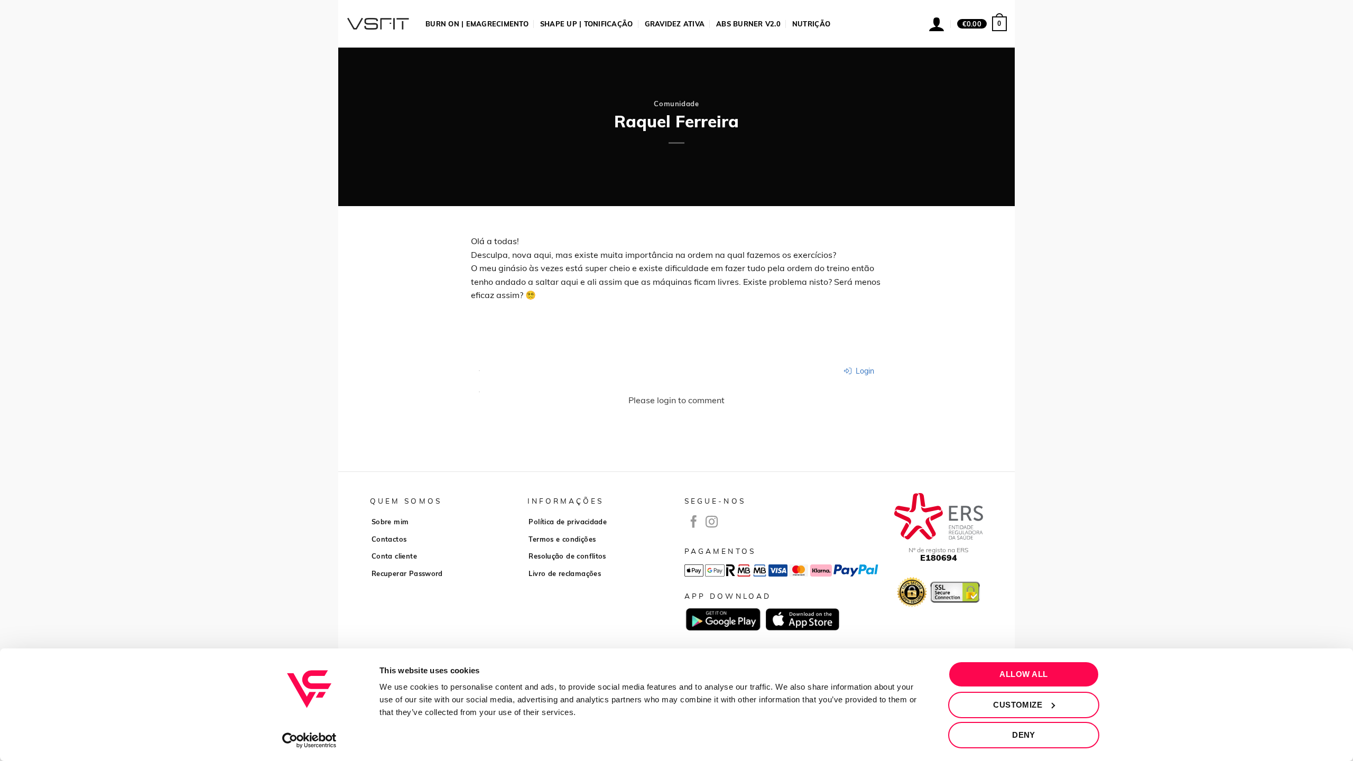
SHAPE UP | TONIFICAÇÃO (586, 24)
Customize (1017, 704)
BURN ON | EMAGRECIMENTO (477, 24)
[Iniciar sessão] (936, 23)
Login (864, 371)
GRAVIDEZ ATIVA (675, 24)
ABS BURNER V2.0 (748, 24)
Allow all (1023, 674)
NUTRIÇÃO (811, 24)
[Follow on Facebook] (694, 523)
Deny (1023, 734)
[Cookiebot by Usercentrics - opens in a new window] (309, 740)
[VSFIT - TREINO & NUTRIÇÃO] (378, 24)
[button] (982, 24)
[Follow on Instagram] (712, 523)
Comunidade (676, 103)
